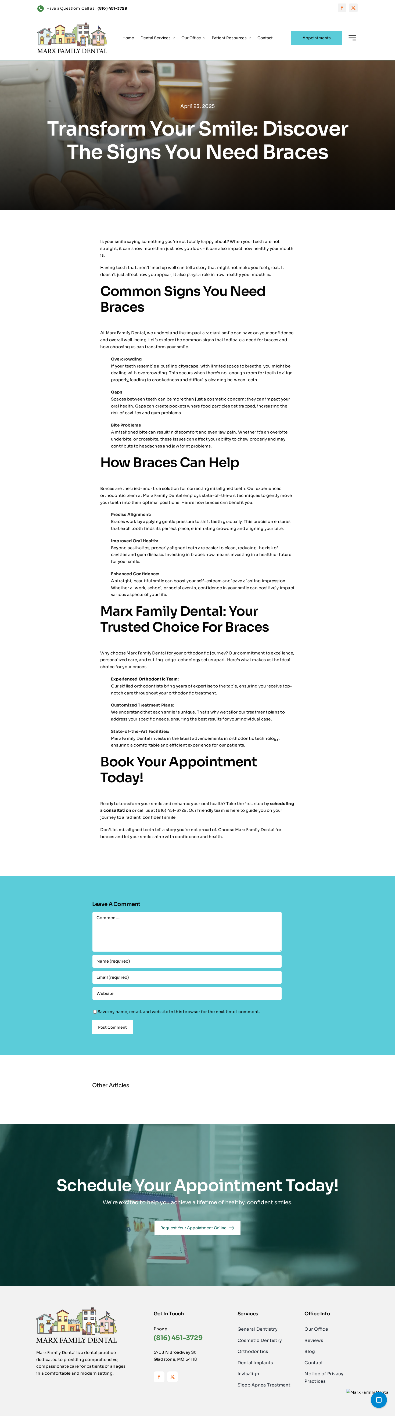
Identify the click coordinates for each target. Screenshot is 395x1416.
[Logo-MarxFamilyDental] (72, 24)
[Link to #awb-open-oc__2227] (352, 37)
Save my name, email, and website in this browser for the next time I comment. (179, 1011)
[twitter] (353, 7)
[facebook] (342, 7)
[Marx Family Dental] (368, 1392)
